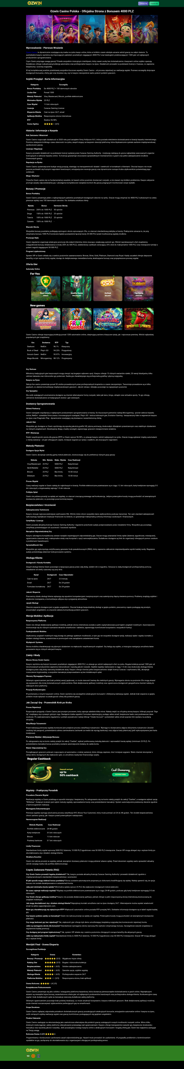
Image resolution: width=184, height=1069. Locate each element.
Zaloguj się (143, 3)
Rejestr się (154, 3)
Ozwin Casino (31, 52)
